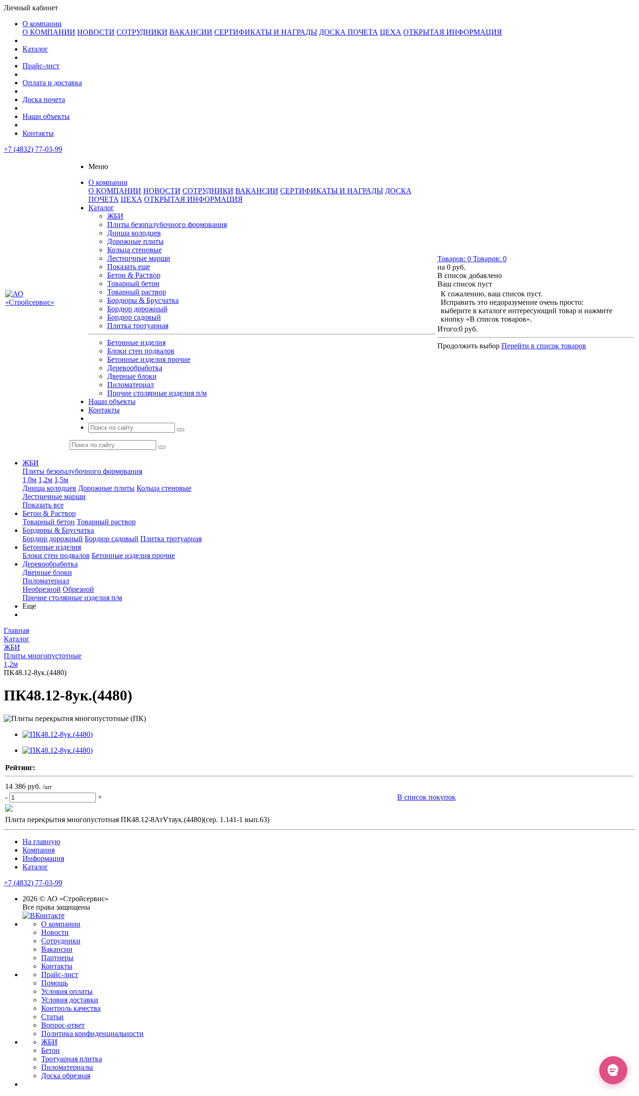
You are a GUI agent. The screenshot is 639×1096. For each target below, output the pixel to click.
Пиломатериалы (67, 1067)
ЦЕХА (390, 32)
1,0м (29, 480)
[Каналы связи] (613, 1070)
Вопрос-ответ (63, 1025)
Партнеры (57, 958)
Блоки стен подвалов (140, 351)
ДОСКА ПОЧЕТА (348, 32)
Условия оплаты (67, 991)
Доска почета (43, 99)
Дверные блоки (132, 376)
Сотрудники (60, 941)
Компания (38, 850)
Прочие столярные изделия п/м (157, 393)
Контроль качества (71, 1008)
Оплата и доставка (52, 83)
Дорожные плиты (135, 241)
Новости (55, 932)
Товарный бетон (133, 283)
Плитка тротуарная (137, 326)
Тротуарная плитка (71, 1059)
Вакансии (57, 949)
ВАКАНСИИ (190, 32)
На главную (41, 842)
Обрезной (78, 589)
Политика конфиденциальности (92, 1033)
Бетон (50, 1050)
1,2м (45, 480)
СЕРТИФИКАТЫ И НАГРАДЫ (265, 32)
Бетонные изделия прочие (148, 359)
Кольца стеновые (134, 250)
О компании (42, 24)
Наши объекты (46, 116)
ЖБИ (115, 216)
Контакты (38, 133)
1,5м (61, 480)
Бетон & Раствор (133, 275)
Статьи (52, 1017)
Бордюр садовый (134, 317)
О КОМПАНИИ (48, 32)
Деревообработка (134, 368)
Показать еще (128, 267)
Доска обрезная (65, 1076)
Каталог (35, 49)
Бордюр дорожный (137, 309)
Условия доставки (69, 1000)
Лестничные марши (138, 258)
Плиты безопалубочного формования (167, 224)
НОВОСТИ (96, 32)
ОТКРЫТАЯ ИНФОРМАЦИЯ (452, 32)
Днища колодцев (134, 233)
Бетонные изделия (136, 342)
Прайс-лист (40, 66)
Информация (43, 858)
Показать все (43, 505)
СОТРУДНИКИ (141, 32)
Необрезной (41, 589)
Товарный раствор (136, 292)
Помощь (54, 983)
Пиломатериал (130, 385)
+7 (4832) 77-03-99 (33, 149)
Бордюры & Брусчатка (143, 300)
